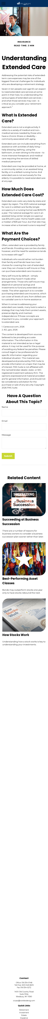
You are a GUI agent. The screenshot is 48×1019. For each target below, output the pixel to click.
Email (4, 421)
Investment (24, 1013)
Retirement (24, 1010)
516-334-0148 (27, 983)
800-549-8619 (28, 985)
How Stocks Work (15, 635)
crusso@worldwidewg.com (24, 1001)
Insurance (24, 1018)
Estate (24, 1015)
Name (5, 407)
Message (6, 435)
